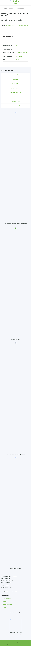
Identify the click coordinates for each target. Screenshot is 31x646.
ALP (26, 8)
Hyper (18, 641)
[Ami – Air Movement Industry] (15, 2)
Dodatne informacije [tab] (7, 36)
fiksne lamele (19, 56)
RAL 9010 (18, 59)
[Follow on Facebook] (12, 615)
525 (16, 45)
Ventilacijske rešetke (8, 8)
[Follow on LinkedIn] (19, 615)
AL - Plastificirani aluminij (19, 8)
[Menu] (2, 2)
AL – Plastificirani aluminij (21, 52)
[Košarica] (29, 2)
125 (16, 49)
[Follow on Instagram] (15, 615)
